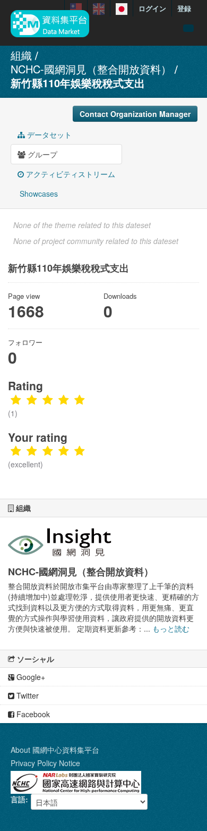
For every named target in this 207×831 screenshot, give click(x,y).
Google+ (29, 676)
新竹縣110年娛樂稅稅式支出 (78, 82)
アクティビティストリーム (69, 174)
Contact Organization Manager (135, 113)
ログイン (152, 8)
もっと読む (170, 628)
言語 (18, 799)
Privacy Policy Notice (45, 763)
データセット (48, 134)
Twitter (26, 695)
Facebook (32, 714)
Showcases (38, 193)
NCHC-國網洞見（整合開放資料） (91, 69)
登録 (184, 8)
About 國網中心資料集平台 (55, 749)
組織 (21, 55)
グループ (41, 154)
